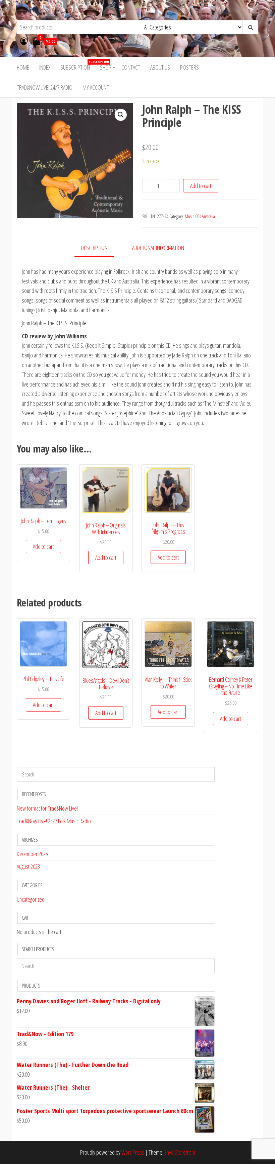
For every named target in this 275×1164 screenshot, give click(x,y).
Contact (130, 67)
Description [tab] (94, 248)
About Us (160, 67)
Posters (189, 67)
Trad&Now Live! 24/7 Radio (44, 87)
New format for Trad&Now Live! (47, 808)
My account (95, 87)
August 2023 (28, 866)
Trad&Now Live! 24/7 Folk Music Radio (54, 821)
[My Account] (24, 41)
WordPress (132, 1152)
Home (23, 67)
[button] (121, 115)
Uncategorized (31, 899)
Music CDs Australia (200, 216)
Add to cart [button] (43, 547)
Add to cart (200, 186)
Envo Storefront (179, 1152)
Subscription (77, 65)
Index (44, 67)
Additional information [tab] (158, 248)
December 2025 (32, 854)
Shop (105, 67)
